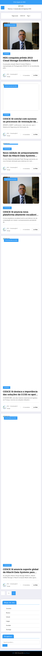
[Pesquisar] (36, 8)
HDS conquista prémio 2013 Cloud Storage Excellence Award (20, 59)
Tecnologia (7, 148)
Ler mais (35, 75)
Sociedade (8, 625)
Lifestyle (8, 617)
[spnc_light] (39, 8)
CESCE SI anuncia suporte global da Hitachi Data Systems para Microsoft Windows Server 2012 (20, 571)
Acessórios (8, 608)
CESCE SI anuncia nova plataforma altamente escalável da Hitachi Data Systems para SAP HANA (19, 213)
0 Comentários (26, 75)
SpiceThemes (27, 653)
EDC (13, 653)
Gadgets (8, 621)
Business (6, 53)
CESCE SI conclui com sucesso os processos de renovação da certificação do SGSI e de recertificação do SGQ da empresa (20, 120)
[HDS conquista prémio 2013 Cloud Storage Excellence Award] (21, 36)
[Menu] (2, 7)
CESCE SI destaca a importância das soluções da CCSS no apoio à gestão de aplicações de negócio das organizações (21, 393)
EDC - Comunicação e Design (12, 75)
